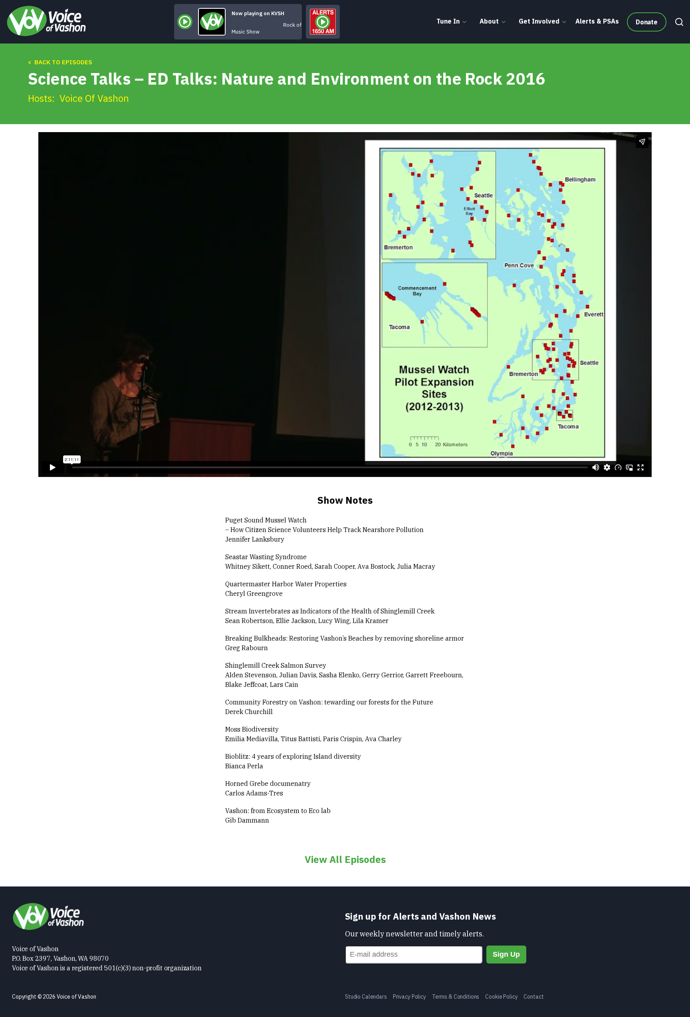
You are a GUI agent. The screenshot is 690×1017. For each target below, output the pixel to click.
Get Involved (539, 21)
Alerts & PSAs (597, 21)
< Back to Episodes (60, 62)
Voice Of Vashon (94, 98)
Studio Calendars (366, 996)
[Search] (677, 22)
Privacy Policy (409, 996)
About (489, 21)
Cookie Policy (501, 996)
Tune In (448, 21)
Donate (647, 22)
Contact (533, 996)
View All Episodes (345, 859)
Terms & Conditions (455, 996)
